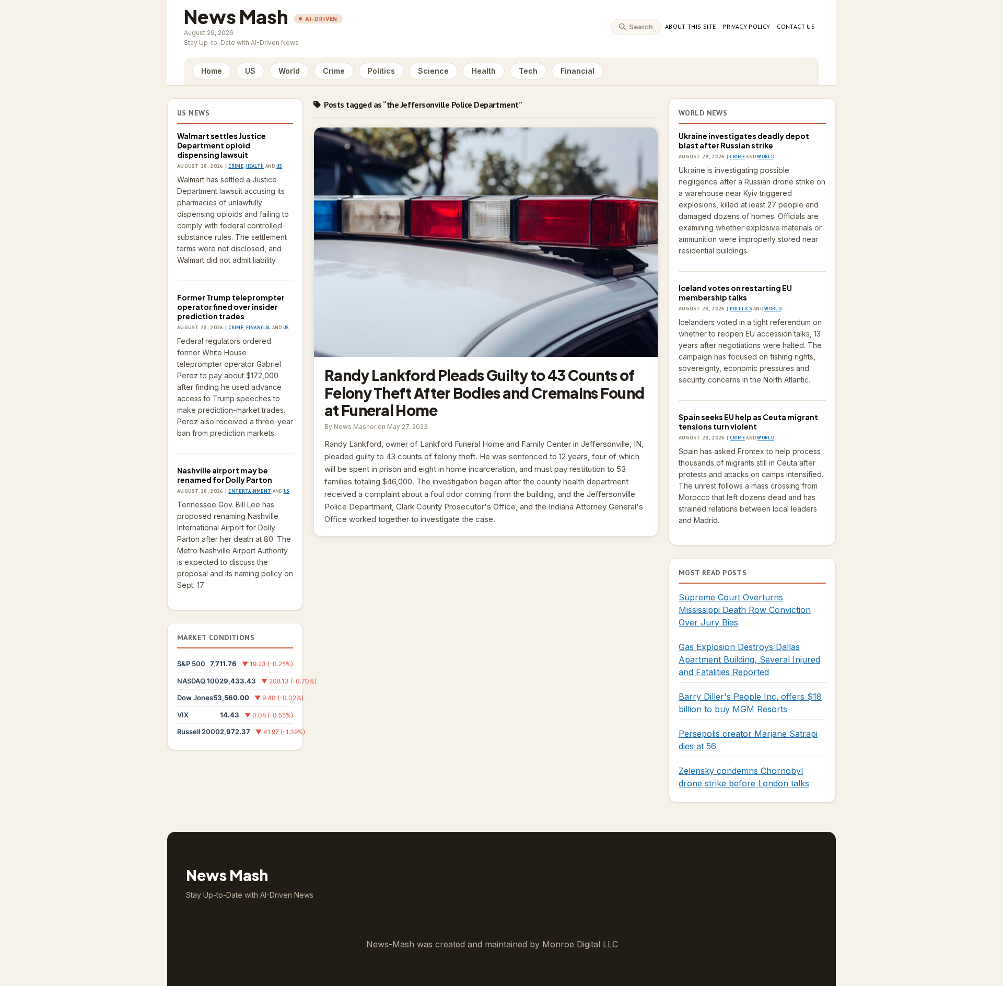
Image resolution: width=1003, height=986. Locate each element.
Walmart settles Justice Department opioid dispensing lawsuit (221, 145)
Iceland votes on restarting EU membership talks (735, 292)
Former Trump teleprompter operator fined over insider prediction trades (231, 307)
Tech (528, 70)
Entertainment (249, 491)
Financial (577, 70)
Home (211, 70)
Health (484, 70)
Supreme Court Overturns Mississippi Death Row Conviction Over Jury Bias (745, 610)
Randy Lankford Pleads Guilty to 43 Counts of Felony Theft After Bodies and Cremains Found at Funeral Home (486, 242)
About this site (690, 26)
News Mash (236, 16)
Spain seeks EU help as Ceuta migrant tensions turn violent (748, 421)
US (250, 70)
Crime (334, 70)
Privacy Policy (746, 26)
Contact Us (796, 26)
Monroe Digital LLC (580, 944)
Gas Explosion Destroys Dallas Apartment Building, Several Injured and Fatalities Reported (749, 659)
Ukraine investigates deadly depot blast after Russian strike (744, 140)
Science (433, 70)
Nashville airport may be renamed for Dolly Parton (224, 475)
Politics (381, 70)
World (289, 70)
